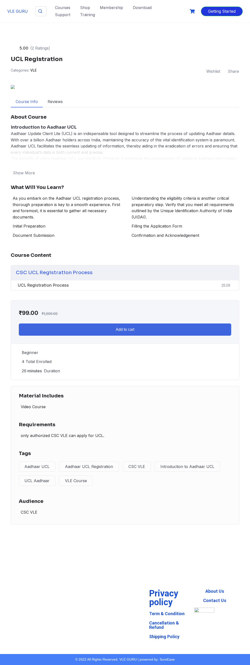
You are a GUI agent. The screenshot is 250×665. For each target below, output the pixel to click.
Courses (62, 7)
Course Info (27, 101)
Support (62, 14)
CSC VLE (136, 466)
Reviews (55, 101)
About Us (214, 591)
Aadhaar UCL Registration (89, 466)
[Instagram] (93, 629)
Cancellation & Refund (164, 625)
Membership (111, 7)
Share (233, 71)
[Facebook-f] (93, 625)
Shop (85, 7)
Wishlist (213, 71)
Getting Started (222, 11)
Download (142, 7)
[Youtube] (93, 620)
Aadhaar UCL (37, 466)
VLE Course (76, 480)
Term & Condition (167, 613)
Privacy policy (163, 597)
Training (87, 14)
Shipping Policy (164, 636)
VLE (33, 70)
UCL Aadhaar (37, 480)
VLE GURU (17, 11)
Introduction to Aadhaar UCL (187, 466)
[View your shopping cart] (193, 11)
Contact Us (214, 600)
